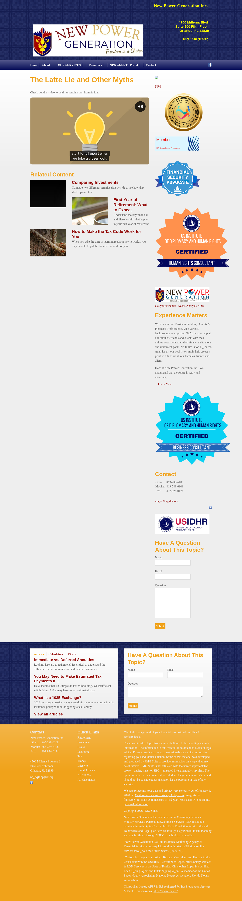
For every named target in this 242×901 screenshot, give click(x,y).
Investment (84, 742)
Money (82, 761)
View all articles (48, 714)
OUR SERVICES (69, 65)
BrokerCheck (132, 737)
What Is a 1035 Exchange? (57, 698)
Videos (72, 654)
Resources (95, 65)
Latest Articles (86, 770)
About (46, 65)
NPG (158, 86)
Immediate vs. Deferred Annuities (64, 660)
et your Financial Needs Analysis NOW (181, 306)
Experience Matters (181, 315)
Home (34, 65)
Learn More (165, 384)
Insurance (83, 751)
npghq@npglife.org (166, 501)
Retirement (84, 737)
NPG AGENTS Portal (124, 65)
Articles (39, 654)
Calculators (55, 654)
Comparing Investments (95, 182)
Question (160, 585)
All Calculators (86, 779)
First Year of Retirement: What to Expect (130, 204)
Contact (151, 65)
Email (158, 571)
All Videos (84, 775)
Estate (81, 747)
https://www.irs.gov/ (166, 891)
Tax (80, 756)
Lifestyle (83, 765)
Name (158, 557)
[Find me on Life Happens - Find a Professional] (156, 78)
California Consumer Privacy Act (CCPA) (160, 795)
